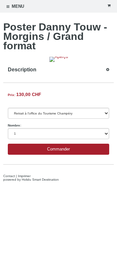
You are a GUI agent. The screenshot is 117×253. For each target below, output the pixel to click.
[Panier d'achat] (109, 5)
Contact (9, 176)
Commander (58, 149)
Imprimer (24, 176)
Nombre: (14, 125)
